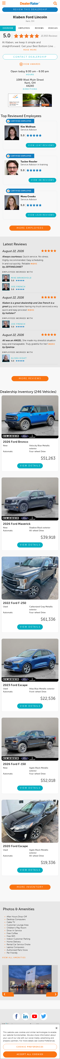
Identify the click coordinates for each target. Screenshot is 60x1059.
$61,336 (48, 619)
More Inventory (30, 887)
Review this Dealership (30, 10)
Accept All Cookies (30, 1054)
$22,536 (47, 699)
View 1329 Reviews (41, 215)
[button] (8, 994)
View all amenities (14, 958)
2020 (15, 846)
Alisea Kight (19, 358)
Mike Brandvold (21, 278)
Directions (30, 89)
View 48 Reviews (42, 180)
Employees (24, 28)
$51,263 (48, 458)
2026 (15, 442)
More (34, 264)
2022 (14, 603)
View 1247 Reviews (41, 145)
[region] (30, 1041)
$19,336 (48, 863)
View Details (30, 466)
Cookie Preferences (30, 1047)
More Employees (30, 228)
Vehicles (53, 28)
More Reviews (30, 378)
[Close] (56, 1028)
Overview (8, 28)
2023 (15, 685)
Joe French (18, 287)
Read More (30, 50)
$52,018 (48, 781)
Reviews (39, 28)
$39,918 (48, 538)
